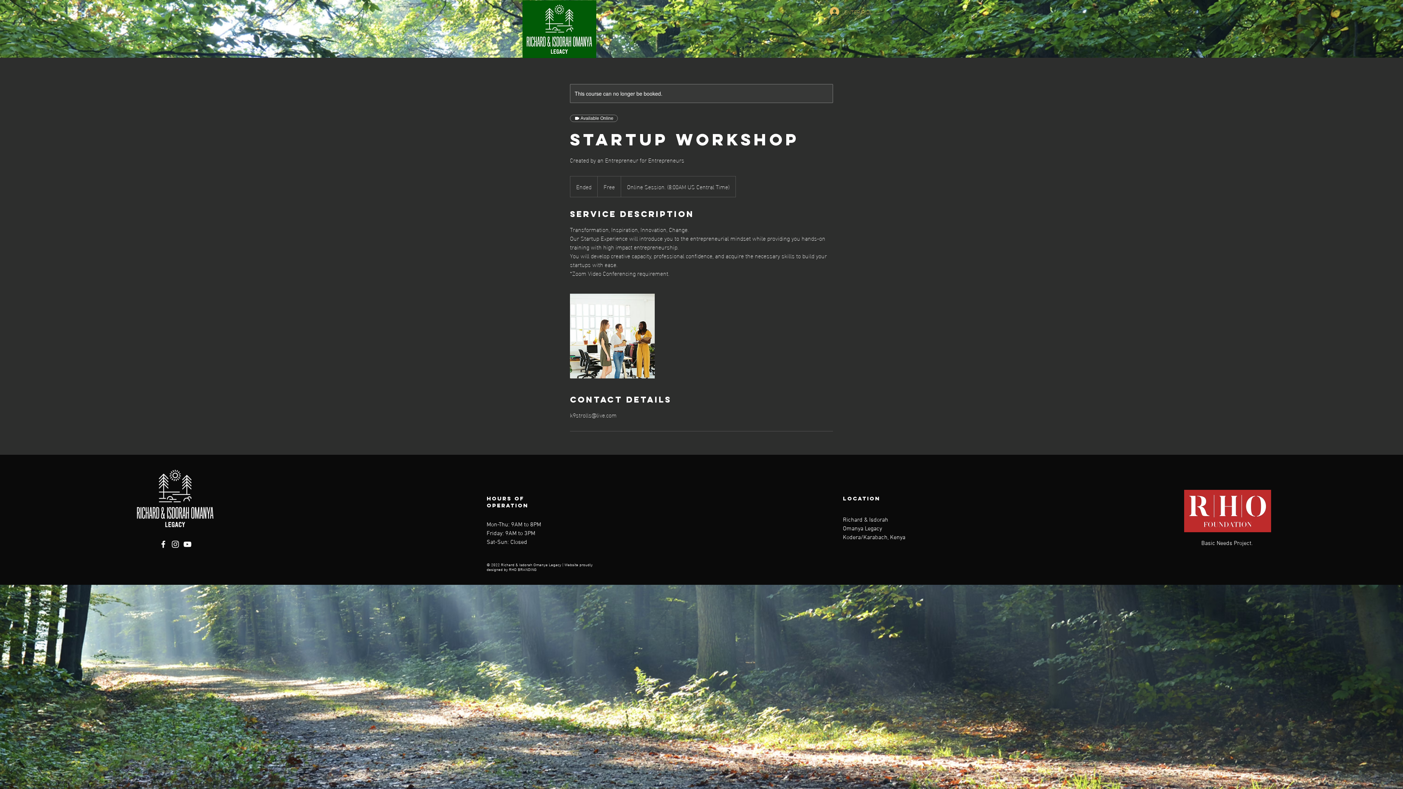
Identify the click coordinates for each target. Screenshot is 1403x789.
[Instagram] (175, 544)
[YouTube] (187, 544)
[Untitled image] (612, 336)
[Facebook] (163, 544)
